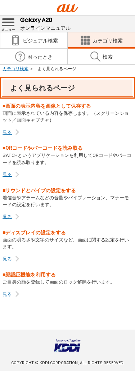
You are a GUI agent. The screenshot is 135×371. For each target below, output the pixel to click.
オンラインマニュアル (45, 28)
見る (7, 132)
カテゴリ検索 (15, 68)
